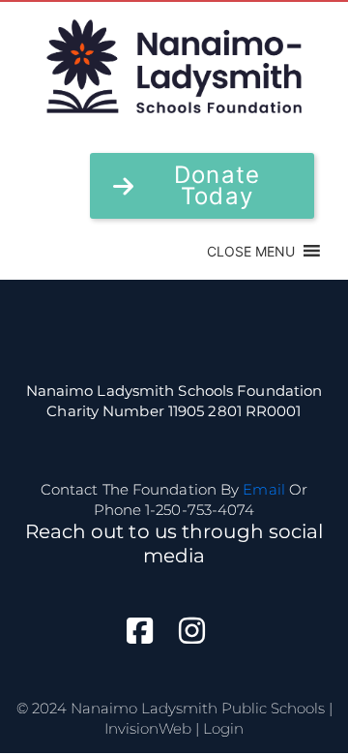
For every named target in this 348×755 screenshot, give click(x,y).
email (264, 489)
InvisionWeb (147, 728)
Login (223, 728)
